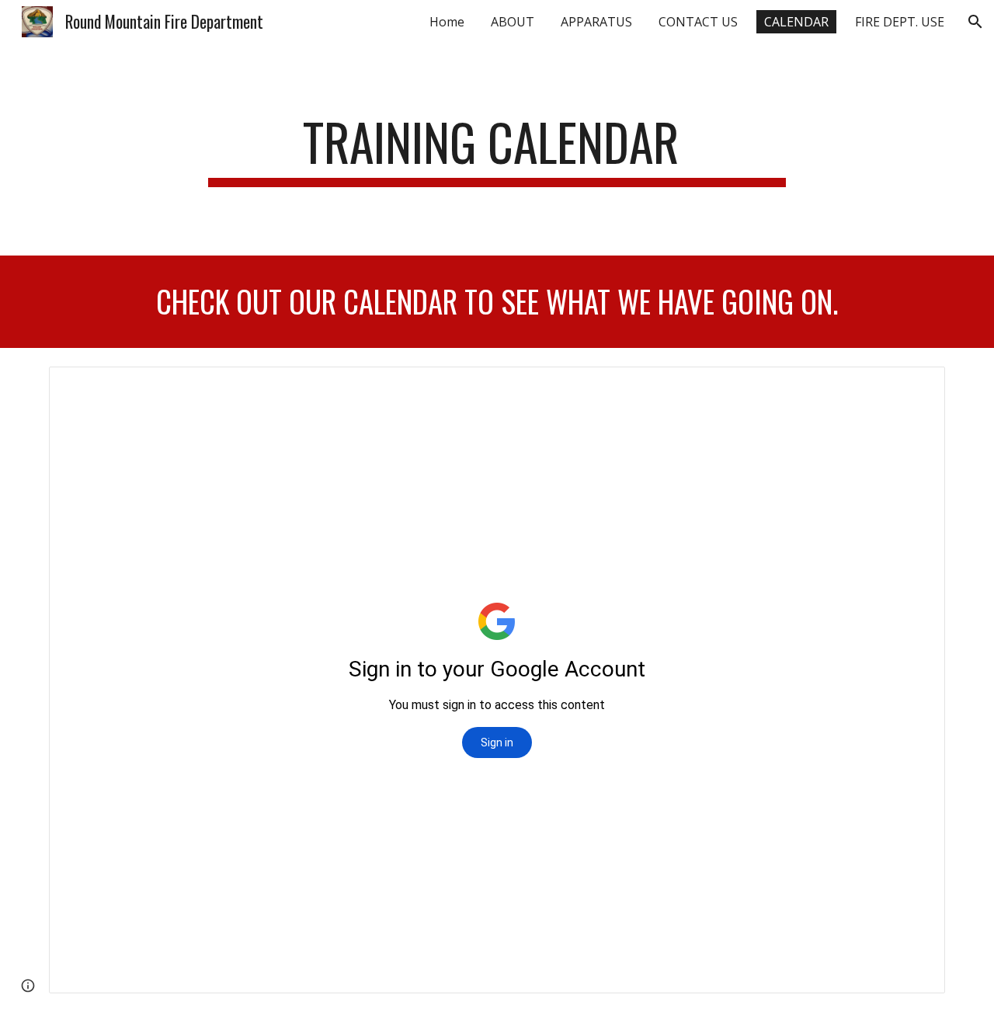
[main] (497, 149)
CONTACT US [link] (698, 21)
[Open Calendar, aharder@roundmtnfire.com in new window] (915, 387)
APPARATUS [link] (596, 21)
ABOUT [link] (512, 21)
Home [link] (446, 21)
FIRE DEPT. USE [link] (899, 21)
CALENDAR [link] (796, 21)
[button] (975, 21)
